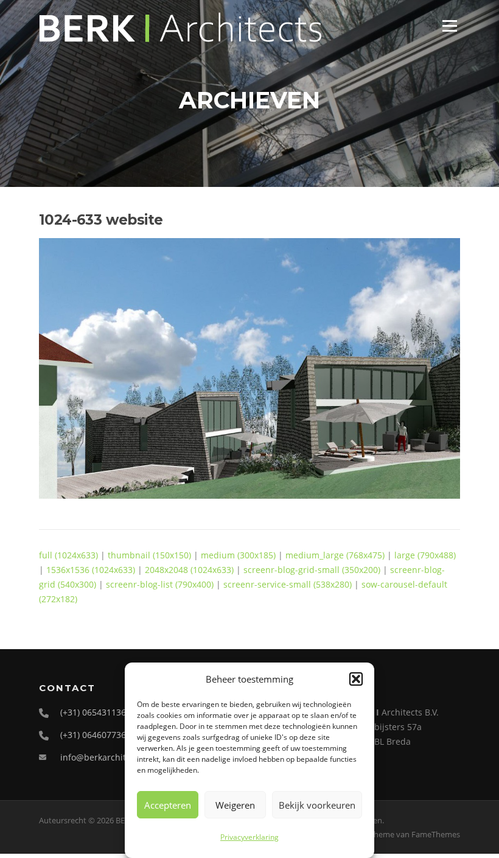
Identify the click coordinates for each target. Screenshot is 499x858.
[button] (356, 679)
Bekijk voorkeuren (317, 805)
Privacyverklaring (249, 837)
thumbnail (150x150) (149, 555)
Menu (449, 26)
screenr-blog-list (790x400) (160, 584)
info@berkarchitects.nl (106, 757)
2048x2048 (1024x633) (189, 569)
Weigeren (235, 805)
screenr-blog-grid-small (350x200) (311, 569)
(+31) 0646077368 (95, 734)
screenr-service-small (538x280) (287, 584)
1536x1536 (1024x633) (90, 569)
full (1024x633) (68, 555)
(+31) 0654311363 (95, 712)
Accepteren (167, 805)
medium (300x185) (238, 555)
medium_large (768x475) (335, 555)
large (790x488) (425, 555)
